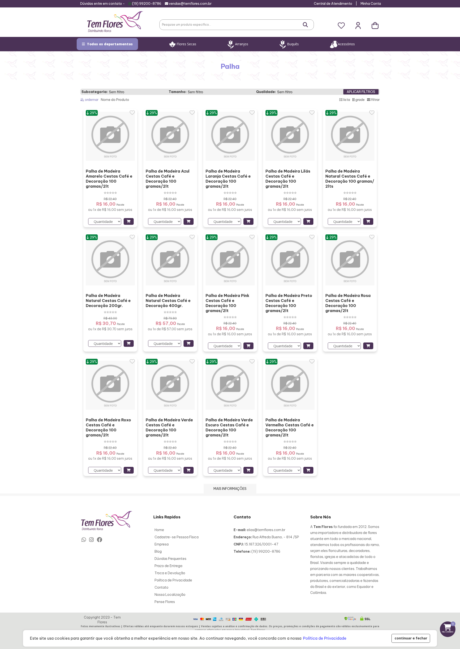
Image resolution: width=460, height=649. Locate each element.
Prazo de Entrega (168, 566)
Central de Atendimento (333, 3)
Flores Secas (186, 44)
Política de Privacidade (173, 580)
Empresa (162, 544)
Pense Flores (165, 602)
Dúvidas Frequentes (170, 558)
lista (346, 100)
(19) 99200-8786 (146, 3)
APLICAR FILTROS (361, 92)
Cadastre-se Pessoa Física (177, 537)
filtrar (375, 100)
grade (360, 100)
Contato (161, 587)
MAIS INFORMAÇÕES (230, 489)
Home (159, 530)
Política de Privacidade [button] (324, 638)
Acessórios (346, 44)
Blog (158, 551)
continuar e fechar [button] (411, 638)
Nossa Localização (170, 594)
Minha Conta (371, 3)
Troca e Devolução (170, 573)
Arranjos (241, 44)
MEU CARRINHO (448, 627)
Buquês (293, 44)
